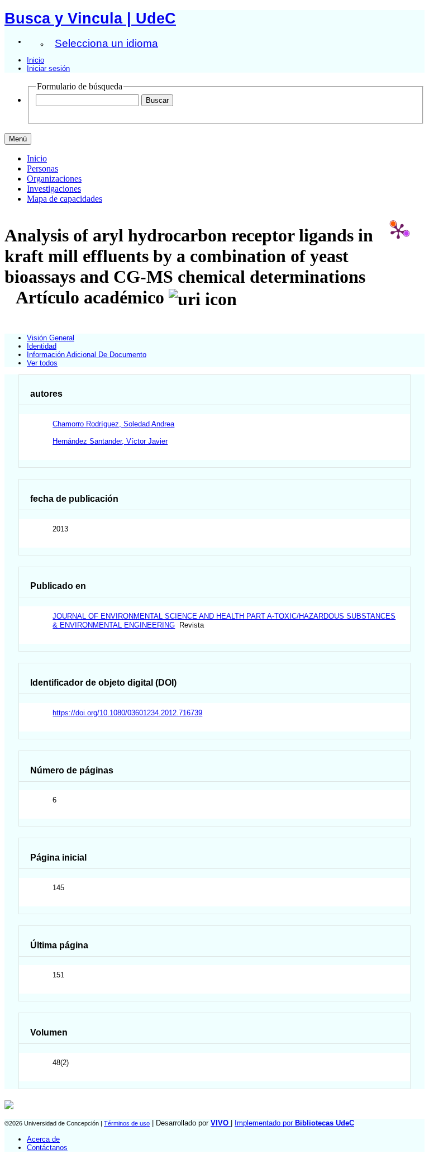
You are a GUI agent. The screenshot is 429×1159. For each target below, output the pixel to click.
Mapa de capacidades (64, 198)
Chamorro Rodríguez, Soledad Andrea (113, 424)
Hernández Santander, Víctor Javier (110, 441)
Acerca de (43, 1139)
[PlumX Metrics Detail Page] (398, 231)
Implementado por (294, 1123)
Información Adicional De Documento (86, 354)
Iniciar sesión (48, 68)
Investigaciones (54, 188)
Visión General (50, 338)
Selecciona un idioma (106, 43)
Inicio (35, 60)
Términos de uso (127, 1123)
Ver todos (42, 363)
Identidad (41, 346)
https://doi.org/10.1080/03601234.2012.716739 (127, 713)
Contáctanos (47, 1147)
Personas (42, 168)
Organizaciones (54, 178)
